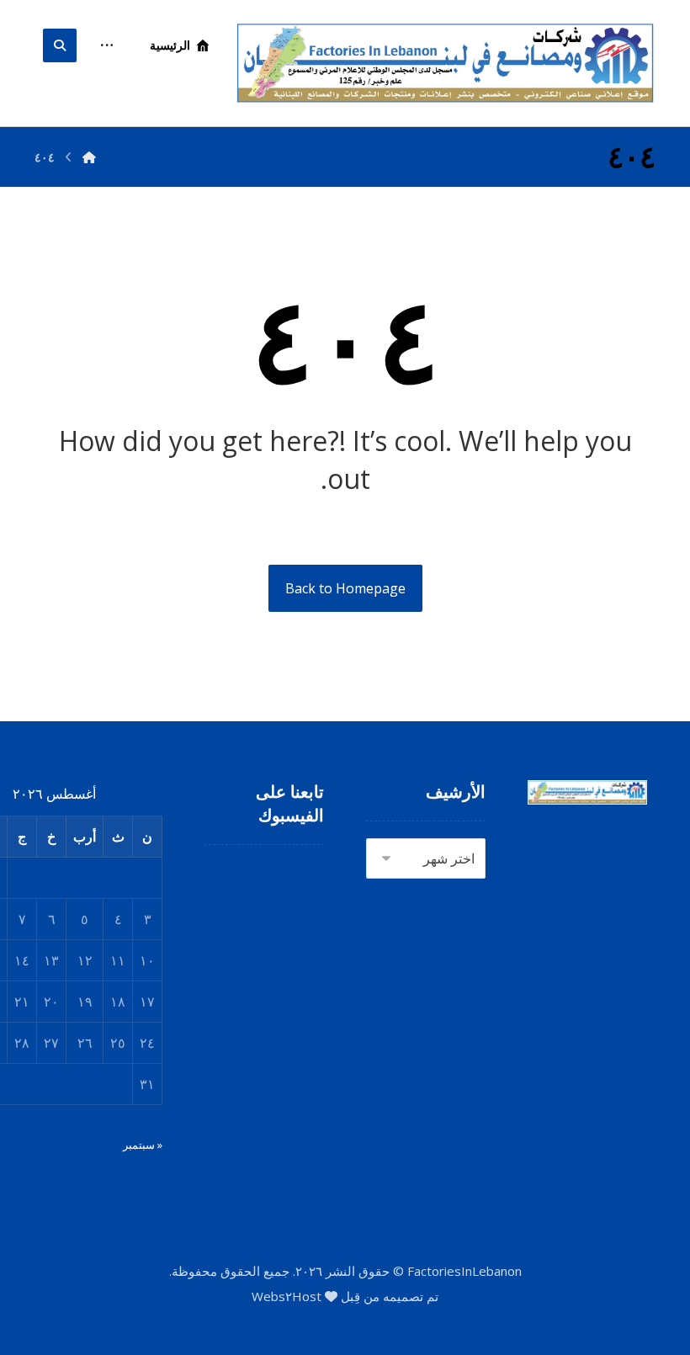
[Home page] (89, 157)
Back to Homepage (345, 588)
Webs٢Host (286, 1296)
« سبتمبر (142, 1144)
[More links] (107, 45)
